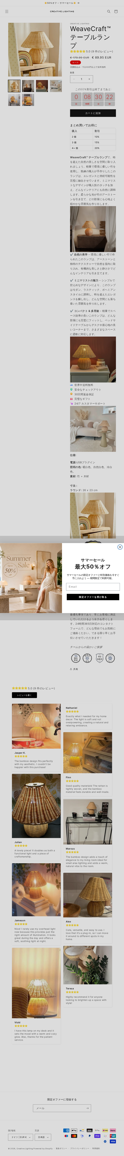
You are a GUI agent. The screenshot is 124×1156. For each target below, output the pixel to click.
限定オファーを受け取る (93, 597)
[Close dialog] (120, 547)
